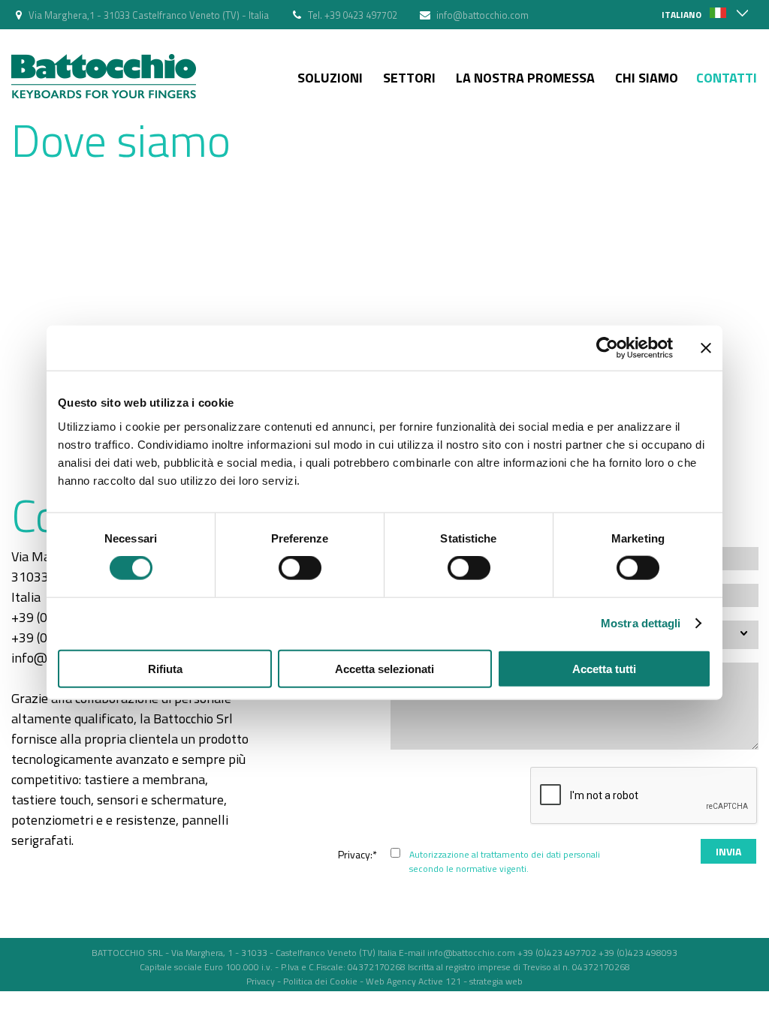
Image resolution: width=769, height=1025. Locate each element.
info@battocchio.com (482, 15)
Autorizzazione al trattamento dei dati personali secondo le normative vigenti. (504, 861)
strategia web (496, 981)
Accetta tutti (604, 668)
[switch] (300, 568)
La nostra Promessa (525, 78)
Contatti (726, 78)
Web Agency (391, 981)
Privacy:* (357, 854)
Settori (409, 78)
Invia (728, 851)
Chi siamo (646, 78)
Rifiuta (165, 668)
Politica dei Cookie (320, 981)
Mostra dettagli (641, 623)
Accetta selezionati (384, 668)
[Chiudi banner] (706, 348)
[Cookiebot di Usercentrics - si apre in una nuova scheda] (607, 348)
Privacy (260, 981)
